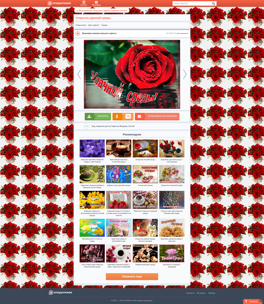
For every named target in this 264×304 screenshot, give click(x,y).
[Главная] (59, 3)
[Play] (78, 33)
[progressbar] (183, 34)
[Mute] (178, 33)
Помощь (211, 293)
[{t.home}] (61, 292)
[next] (185, 74)
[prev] (79, 74)
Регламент (201, 293)
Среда (104, 25)
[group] (132, 33)
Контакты (190, 293)
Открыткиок (81, 25)
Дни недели (93, 25)
